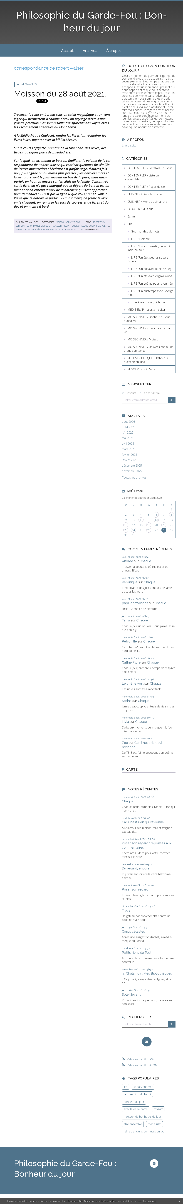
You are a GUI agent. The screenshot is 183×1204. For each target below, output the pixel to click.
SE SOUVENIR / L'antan (142, 369)
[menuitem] (67, 50)
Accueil (67, 51)
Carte (132, 769)
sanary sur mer (143, 1087)
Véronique (129, 582)
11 (141, 520)
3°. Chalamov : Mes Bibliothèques (147, 973)
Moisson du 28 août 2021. (60, 93)
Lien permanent (28, 222)
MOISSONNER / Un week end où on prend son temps (149, 349)
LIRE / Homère (140, 239)
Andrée (127, 561)
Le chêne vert (133, 683)
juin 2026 (127, 432)
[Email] (147, 1041)
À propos (114, 51)
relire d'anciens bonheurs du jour (144, 1131)
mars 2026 (128, 449)
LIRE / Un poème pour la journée (152, 283)
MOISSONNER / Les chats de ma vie (147, 330)
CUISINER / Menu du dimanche (147, 202)
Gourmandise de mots (145, 231)
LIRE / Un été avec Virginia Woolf (151, 276)
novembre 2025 (132, 471)
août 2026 (128, 422)
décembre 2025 (132, 465)
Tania (126, 620)
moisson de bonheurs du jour (142, 1117)
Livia (125, 722)
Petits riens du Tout (136, 952)
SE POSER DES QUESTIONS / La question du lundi (146, 360)
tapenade (21, 229)
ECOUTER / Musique (140, 209)
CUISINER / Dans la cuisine (144, 194)
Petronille (129, 641)
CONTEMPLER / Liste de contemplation (141, 177)
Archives (90, 51)
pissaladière (35, 229)
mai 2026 (127, 438)
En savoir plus (149, 1201)
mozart (158, 1109)
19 (148, 525)
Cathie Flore (131, 662)
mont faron (50, 229)
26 (148, 530)
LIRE (130, 224)
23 (125, 530)
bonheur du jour (134, 1102)
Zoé (125, 743)
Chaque (145, 561)
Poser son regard (135, 889)
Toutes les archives (134, 477)
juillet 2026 (128, 427)
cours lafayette (99, 226)
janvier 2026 (129, 460)
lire (125, 1087)
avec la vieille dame (136, 1109)
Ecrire (131, 216)
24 (133, 530)
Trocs (126, 910)
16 (125, 525)
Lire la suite (129, 145)
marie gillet (154, 1124)
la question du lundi (137, 1094)
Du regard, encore (136, 868)
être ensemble (133, 1124)
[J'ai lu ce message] (179, 1201)
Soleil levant (131, 994)
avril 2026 (128, 444)
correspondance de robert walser (41, 226)
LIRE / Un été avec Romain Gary (151, 269)
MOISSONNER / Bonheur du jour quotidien (147, 319)
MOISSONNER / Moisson (68, 222)
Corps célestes (133, 931)
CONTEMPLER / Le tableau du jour (149, 168)
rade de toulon (67, 229)
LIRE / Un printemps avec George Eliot (150, 293)
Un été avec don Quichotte (148, 302)
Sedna (127, 701)
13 (156, 520)
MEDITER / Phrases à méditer (146, 310)
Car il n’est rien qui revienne (143, 822)
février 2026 (129, 455)
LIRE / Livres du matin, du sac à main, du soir (148, 248)
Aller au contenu (12, 3)
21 (163, 525)
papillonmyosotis (135, 603)
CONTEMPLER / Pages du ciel (146, 187)
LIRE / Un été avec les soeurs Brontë (147, 259)
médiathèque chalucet (76, 226)
